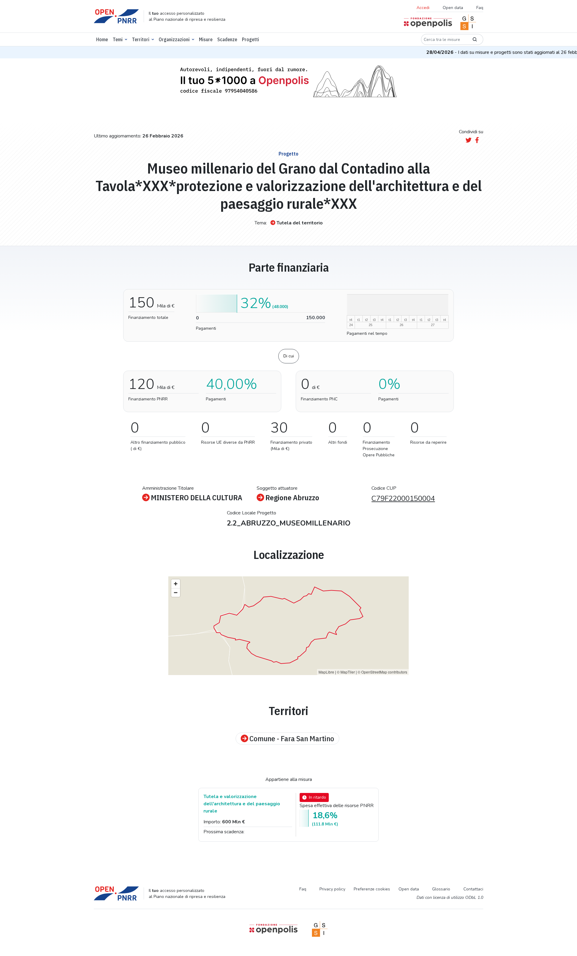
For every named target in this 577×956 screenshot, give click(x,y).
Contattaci (473, 889)
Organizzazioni (174, 39)
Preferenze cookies (372, 889)
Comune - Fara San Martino (291, 738)
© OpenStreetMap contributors (382, 671)
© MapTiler (346, 671)
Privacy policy (332, 889)
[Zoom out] (175, 592)
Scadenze (227, 39)
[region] (288, 625)
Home (102, 39)
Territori (140, 39)
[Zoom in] (175, 583)
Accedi (423, 8)
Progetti (250, 39)
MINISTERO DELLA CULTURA (196, 497)
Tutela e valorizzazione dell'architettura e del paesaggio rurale (241, 803)
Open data (453, 8)
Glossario (441, 889)
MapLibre (326, 671)
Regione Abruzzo (292, 497)
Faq (479, 8)
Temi (118, 39)
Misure (205, 39)
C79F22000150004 (403, 498)
